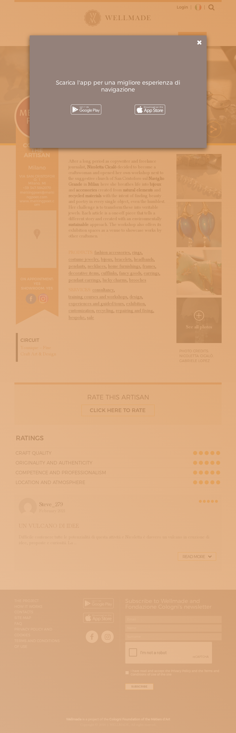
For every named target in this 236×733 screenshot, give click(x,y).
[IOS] (150, 109)
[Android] (86, 109)
